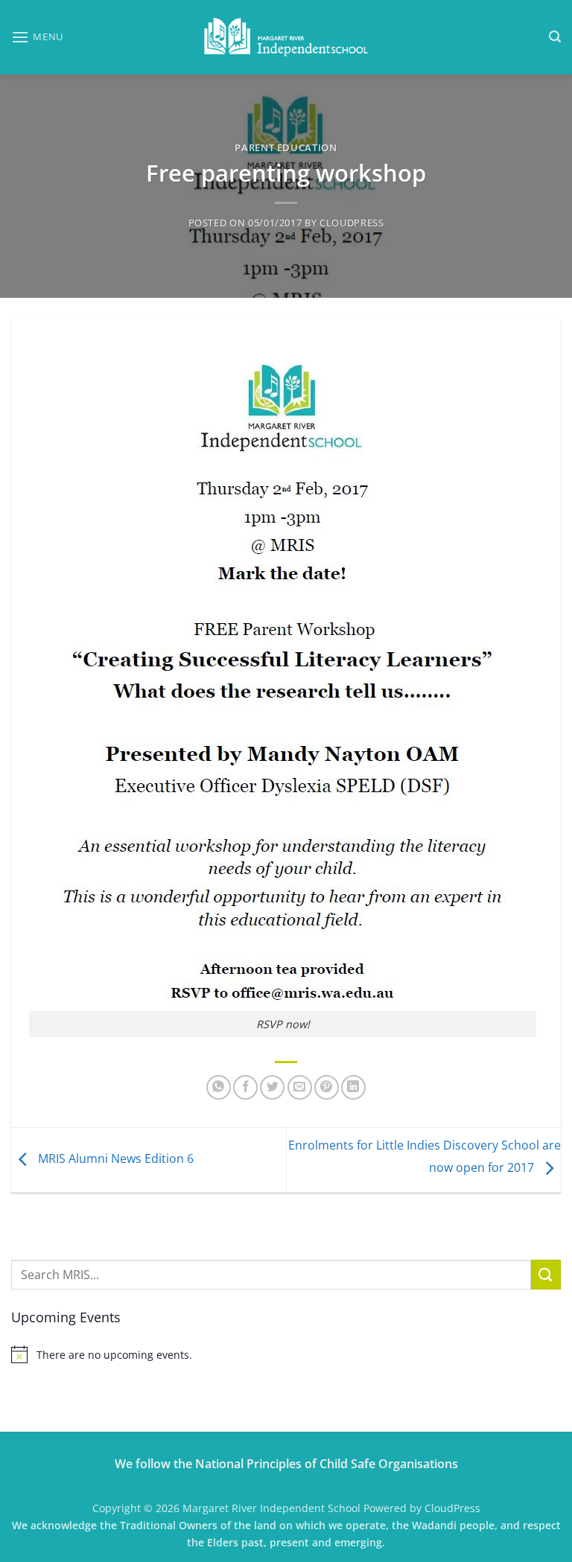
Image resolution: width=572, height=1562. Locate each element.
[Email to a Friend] (299, 1087)
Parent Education (286, 147)
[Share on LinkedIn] (353, 1087)
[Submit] (546, 1274)
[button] (37, 37)
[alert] (286, 1354)
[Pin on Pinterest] (326, 1087)
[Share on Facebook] (245, 1087)
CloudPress (352, 222)
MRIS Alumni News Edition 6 (114, 1158)
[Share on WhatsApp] (218, 1087)
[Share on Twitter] (272, 1087)
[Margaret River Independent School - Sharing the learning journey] (286, 37)
